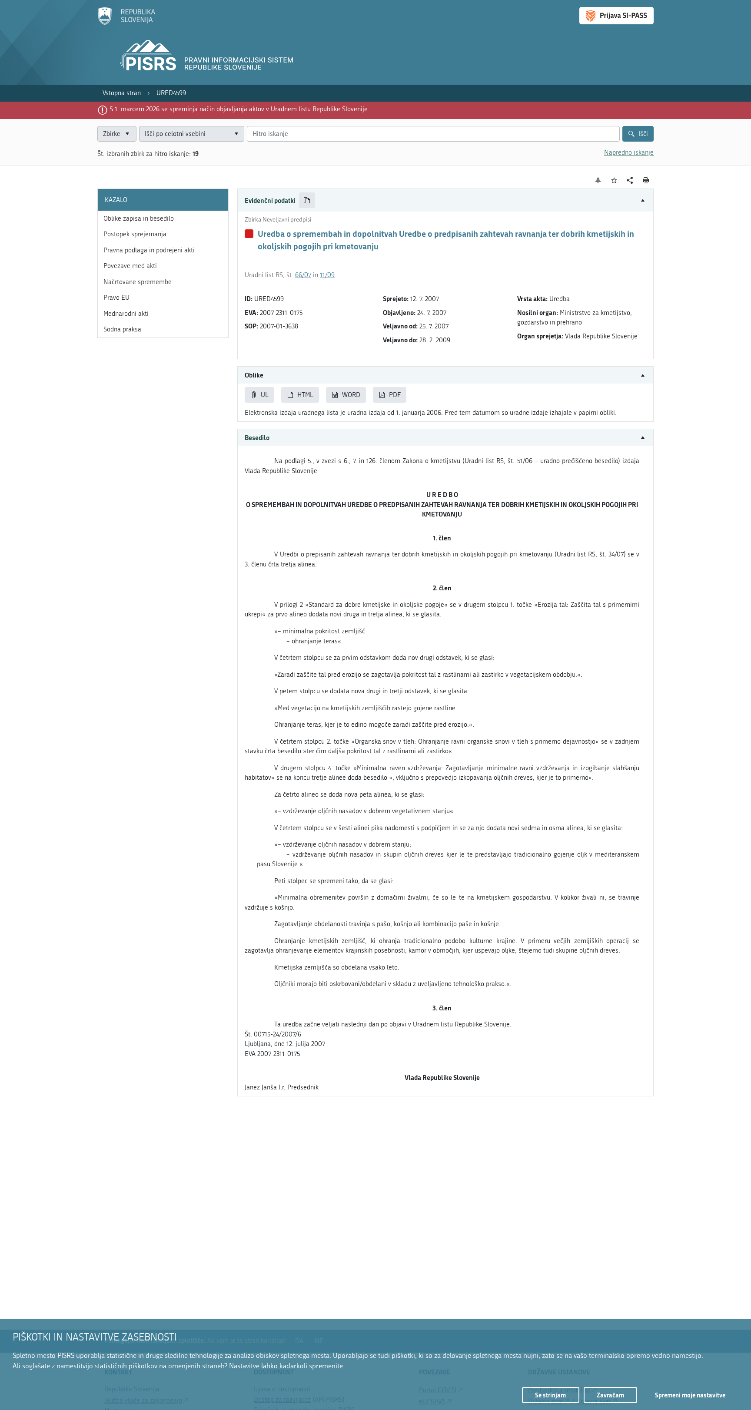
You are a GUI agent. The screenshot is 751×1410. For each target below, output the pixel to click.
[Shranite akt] (614, 180)
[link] (121, 93)
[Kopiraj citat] (307, 200)
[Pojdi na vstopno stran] (126, 23)
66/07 (303, 275)
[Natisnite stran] (646, 180)
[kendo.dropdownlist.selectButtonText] (236, 134)
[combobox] (191, 134)
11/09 (327, 275)
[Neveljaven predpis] (249, 233)
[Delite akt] (630, 180)
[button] (445, 200)
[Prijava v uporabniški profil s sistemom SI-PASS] (616, 15)
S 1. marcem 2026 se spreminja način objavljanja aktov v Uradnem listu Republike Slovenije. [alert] (239, 109)
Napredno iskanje (629, 152)
